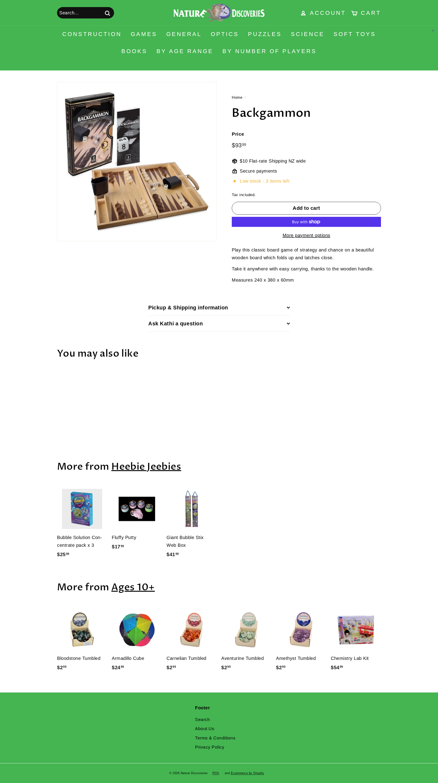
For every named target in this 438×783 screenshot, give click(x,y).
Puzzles (265, 34)
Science (307, 34)
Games (144, 34)
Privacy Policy (209, 747)
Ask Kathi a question (175, 324)
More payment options (306, 235)
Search (202, 719)
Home (237, 97)
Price (238, 134)
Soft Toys (355, 34)
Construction (92, 34)
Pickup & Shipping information (188, 308)
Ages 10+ (133, 587)
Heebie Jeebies (146, 466)
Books (134, 51)
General (184, 34)
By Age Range (184, 51)
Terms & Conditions (215, 738)
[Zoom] (136, 161)
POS (215, 773)
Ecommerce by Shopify (247, 773)
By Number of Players (269, 51)
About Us (204, 728)
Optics (225, 34)
